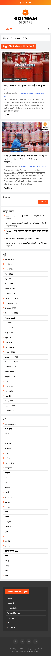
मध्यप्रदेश (24, 80)
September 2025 (11, 313)
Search (6, 197)
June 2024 (9, 386)
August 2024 (10, 376)
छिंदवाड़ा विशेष (8, 80)
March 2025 (9, 342)
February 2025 (10, 347)
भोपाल (7, 517)
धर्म (6, 482)
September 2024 (11, 371)
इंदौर (6, 438)
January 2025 (10, 352)
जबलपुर (7, 473)
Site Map (10, 618)
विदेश (6, 556)
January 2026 (10, 293)
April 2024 (9, 396)
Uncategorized (10, 424)
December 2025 (11, 298)
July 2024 (8, 381)
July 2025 (8, 323)
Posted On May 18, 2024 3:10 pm (33, 166)
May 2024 (9, 391)
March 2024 (9, 401)
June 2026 (9, 269)
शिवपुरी (7, 565)
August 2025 (10, 318)
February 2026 (10, 288)
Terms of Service (13, 613)
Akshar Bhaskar (11, 93)
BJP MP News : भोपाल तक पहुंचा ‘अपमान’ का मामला (22, 238)
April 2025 (9, 337)
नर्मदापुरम (8, 487)
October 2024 (10, 366)
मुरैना (6, 531)
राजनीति (7, 541)
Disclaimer (11, 622)
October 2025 (10, 308)
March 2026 (9, 283)
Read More (8, 115)
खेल (6, 453)
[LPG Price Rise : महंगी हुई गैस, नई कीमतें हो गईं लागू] (25, 67)
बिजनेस (7, 507)
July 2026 (8, 264)
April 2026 (9, 279)
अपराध (7, 434)
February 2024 (10, 406)
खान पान (8, 448)
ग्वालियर (7, 458)
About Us (10, 603)
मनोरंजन (8, 526)
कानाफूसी (8, 443)
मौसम (7, 536)
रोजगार (7, 546)
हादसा (7, 575)
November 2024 (11, 362)
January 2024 (10, 410)
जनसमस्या (16, 80)
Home (9, 598)
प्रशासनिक (24, 150)
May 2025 (9, 332)
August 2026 (10, 259)
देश (6, 477)
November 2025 (11, 303)
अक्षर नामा (8, 429)
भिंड (6, 512)
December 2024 (11, 357)
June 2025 (9, 327)
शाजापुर (7, 560)
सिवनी (7, 570)
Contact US (11, 627)
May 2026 (9, 274)
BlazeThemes (33, 651)
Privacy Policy (12, 608)
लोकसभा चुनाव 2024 (12, 551)
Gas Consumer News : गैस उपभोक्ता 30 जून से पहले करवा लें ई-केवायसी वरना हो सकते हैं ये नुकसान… (25, 159)
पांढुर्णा (7, 492)
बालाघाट (7, 502)
